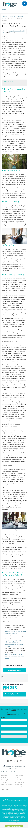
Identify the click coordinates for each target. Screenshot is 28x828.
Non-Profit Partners (7, 784)
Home (3, 16)
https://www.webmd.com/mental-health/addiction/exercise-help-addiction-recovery (15, 656)
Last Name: (3, 723)
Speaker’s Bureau (19, 780)
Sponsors (4, 782)
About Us (4, 9)
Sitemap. (13, 800)
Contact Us (4, 777)
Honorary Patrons (6, 780)
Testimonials (5, 789)
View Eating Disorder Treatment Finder (14, 694)
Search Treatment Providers (14, 826)
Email (2, 729)
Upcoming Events (19, 782)
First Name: (3, 717)
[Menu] (24, 3)
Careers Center (18, 784)
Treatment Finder (19, 787)
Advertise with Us (6, 787)
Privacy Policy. (19, 800)
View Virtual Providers (14, 670)
